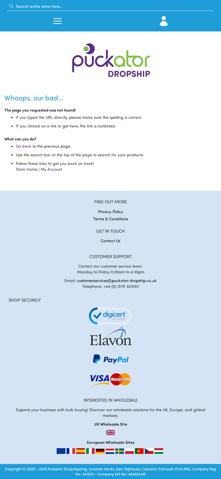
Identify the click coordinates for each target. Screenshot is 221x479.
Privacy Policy (110, 211)
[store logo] (110, 58)
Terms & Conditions (110, 218)
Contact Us (110, 240)
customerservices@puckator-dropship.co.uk (117, 280)
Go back (23, 146)
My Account (51, 169)
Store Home (26, 169)
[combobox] (110, 6)
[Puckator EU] (61, 452)
